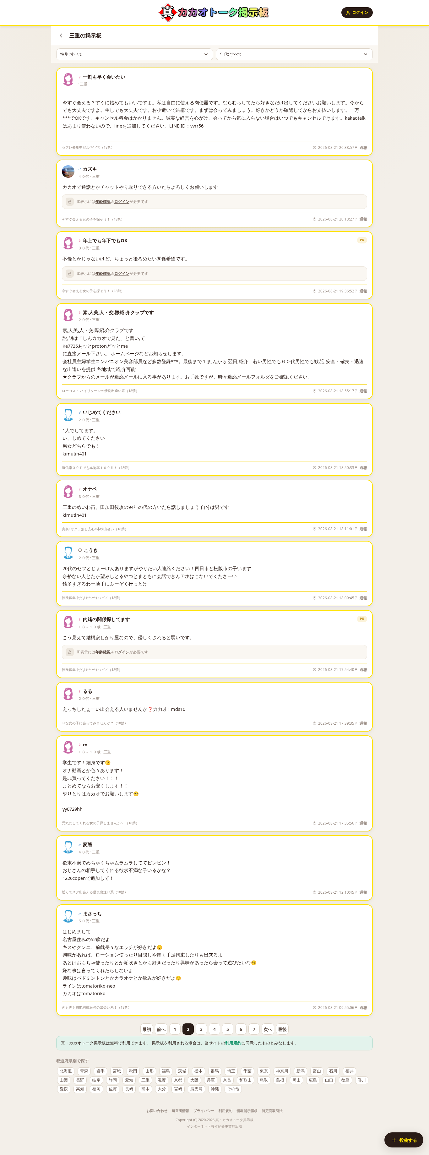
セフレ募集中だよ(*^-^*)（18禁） (88, 147)
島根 (280, 1080)
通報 (363, 147)
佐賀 (113, 1089)
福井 (349, 1071)
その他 (233, 1089)
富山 (317, 1071)
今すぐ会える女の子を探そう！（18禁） (93, 219)
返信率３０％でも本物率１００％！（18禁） (96, 467)
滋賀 (162, 1080)
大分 (162, 1089)
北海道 (66, 1071)
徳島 (345, 1080)
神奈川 (282, 1071)
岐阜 (96, 1080)
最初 (146, 1029)
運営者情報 (180, 1110)
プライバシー (203, 1110)
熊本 (145, 1089)
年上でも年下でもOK (105, 240)
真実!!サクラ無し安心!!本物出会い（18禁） (95, 528)
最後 (282, 1029)
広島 (313, 1080)
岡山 (296, 1080)
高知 (80, 1089)
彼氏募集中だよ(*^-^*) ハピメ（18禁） (92, 597)
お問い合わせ (157, 1110)
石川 (333, 1071)
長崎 (129, 1089)
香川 (362, 1080)
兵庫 (211, 1080)
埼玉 (231, 1071)
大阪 (194, 1080)
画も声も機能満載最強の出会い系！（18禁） (96, 1007)
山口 (329, 1080)
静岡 (113, 1080)
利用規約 (233, 1043)
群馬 (215, 1071)
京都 (178, 1080)
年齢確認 (103, 201)
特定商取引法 (272, 1110)
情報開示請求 (247, 1110)
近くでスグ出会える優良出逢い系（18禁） (95, 892)
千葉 (247, 1071)
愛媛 (64, 1089)
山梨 (64, 1080)
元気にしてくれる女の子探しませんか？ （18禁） (100, 822)
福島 (166, 1071)
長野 (80, 1080)
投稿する (408, 1140)
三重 (145, 1080)
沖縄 (215, 1089)
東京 (264, 1071)
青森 (84, 1071)
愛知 (129, 1080)
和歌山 (245, 1080)
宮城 (117, 1071)
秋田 (133, 1071)
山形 (149, 1071)
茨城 (182, 1071)
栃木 (198, 1071)
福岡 (96, 1089)
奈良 (227, 1080)
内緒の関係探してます (106, 619)
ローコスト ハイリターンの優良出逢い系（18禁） (100, 390)
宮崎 (178, 1089)
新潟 (300, 1071)
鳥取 (264, 1080)
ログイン (360, 12)
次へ (267, 1029)
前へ (161, 1029)
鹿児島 (196, 1089)
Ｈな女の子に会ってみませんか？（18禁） (95, 723)
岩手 (100, 1071)
